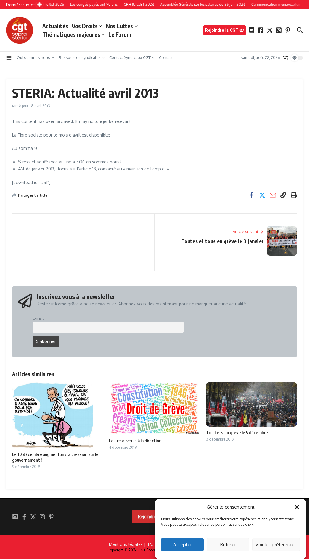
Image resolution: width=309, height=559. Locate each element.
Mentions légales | (127, 544)
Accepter (182, 545)
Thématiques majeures (71, 34)
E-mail (38, 318)
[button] (297, 507)
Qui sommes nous (33, 57)
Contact (166, 57)
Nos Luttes (119, 26)
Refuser (228, 545)
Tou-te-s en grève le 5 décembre (237, 432)
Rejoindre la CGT (154, 516)
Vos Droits (85, 26)
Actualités (55, 26)
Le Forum (119, 34)
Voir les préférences (276, 545)
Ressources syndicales (80, 57)
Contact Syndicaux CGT (130, 57)
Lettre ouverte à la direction (135, 440)
